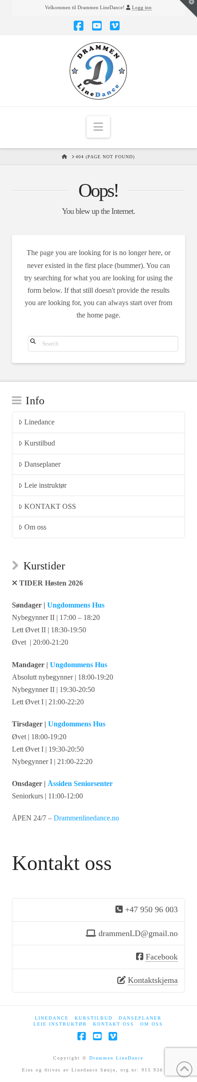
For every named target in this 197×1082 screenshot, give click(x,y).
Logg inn (142, 7)
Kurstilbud (39, 443)
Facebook (162, 956)
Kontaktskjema (153, 980)
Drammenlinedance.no (86, 818)
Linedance (39, 422)
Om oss (35, 527)
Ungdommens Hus (75, 605)
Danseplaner (42, 464)
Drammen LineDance (116, 1057)
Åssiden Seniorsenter (80, 783)
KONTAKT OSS (50, 506)
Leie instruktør (45, 485)
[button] (98, 127)
